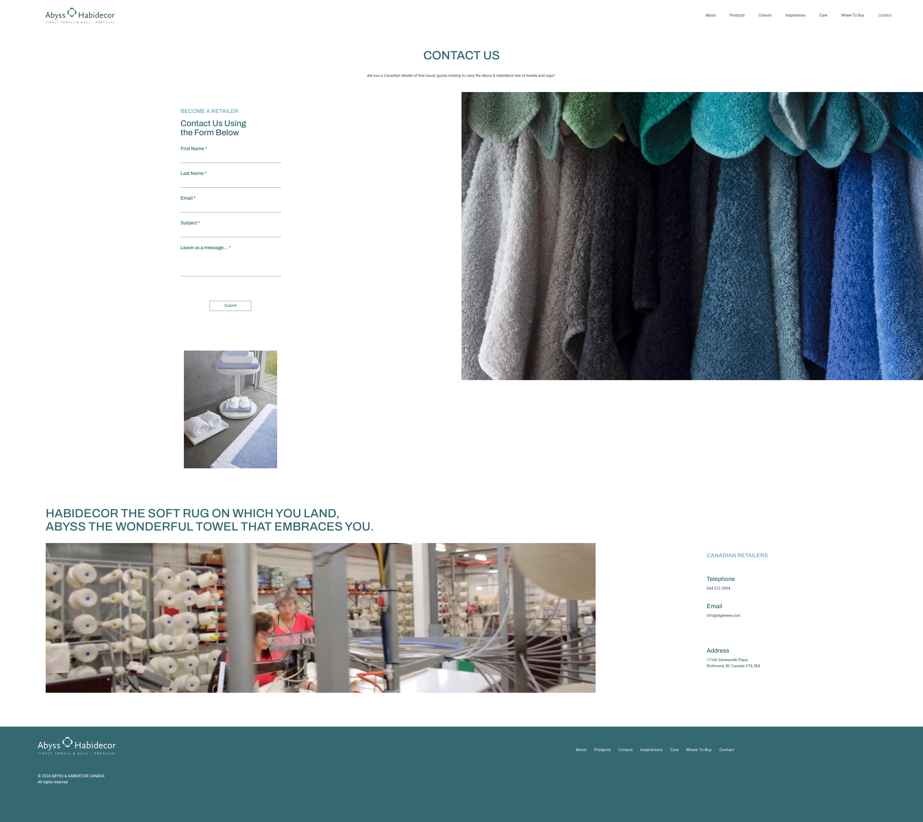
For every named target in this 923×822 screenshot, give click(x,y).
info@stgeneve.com (723, 615)
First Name (192, 148)
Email (187, 198)
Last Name (192, 173)
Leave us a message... (204, 247)
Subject (189, 222)
